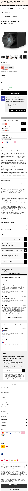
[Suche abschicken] (2, 12)
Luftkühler (3, 409)
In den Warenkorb (15, 93)
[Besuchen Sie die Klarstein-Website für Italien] (12, 460)
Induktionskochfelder (5, 413)
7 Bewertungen (10, 23)
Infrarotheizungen (4, 402)
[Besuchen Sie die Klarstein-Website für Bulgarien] (17, 463)
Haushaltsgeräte (7, 16)
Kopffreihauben (4, 399)
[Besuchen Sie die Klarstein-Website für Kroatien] (12, 463)
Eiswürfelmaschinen (5, 404)
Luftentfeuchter (4, 394)
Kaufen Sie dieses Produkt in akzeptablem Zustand (11, 126)
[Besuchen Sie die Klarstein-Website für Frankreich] (9, 460)
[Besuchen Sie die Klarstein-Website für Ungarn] (7, 463)
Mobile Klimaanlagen (5, 392)
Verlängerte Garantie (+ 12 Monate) (13, 105)
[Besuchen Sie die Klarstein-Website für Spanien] (15, 460)
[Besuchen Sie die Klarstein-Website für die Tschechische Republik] (4, 463)
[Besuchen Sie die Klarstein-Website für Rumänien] (15, 463)
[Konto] (20, 9)
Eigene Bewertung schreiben (14, 273)
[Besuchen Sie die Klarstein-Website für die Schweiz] (7, 460)
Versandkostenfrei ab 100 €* (22, 5)
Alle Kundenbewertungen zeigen (15, 317)
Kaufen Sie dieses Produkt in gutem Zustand (10, 120)
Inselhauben (3, 397)
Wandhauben (3, 411)
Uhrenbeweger (15, 16)
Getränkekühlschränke (5, 406)
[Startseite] (3, 16)
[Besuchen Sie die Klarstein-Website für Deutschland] (2, 460)
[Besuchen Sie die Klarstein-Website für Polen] (9, 463)
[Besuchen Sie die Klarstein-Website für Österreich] (4, 460)
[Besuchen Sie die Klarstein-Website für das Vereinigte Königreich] (17, 460)
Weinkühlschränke (4, 390)
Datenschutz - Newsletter (17, 378)
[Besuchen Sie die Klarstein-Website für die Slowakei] (2, 463)
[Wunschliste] (23, 9)
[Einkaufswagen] (26, 9)
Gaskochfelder (3, 416)
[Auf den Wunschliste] (26, 21)
